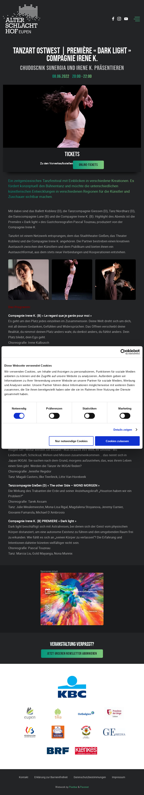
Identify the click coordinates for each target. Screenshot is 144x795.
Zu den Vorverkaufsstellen (56, 163)
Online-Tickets (88, 165)
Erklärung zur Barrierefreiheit (51, 777)
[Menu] (137, 19)
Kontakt (23, 777)
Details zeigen (122, 429)
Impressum (118, 777)
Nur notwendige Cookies (71, 440)
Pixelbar (73, 787)
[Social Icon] (113, 19)
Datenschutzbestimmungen (90, 777)
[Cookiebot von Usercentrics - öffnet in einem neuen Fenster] (123, 352)
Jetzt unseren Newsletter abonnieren (72, 653)
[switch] (54, 416)
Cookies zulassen (117, 440)
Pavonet (84, 787)
